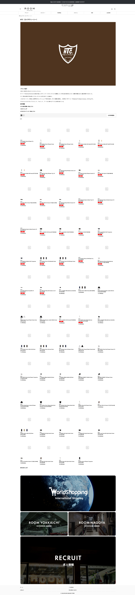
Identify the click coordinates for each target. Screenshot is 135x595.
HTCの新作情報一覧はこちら (26, 106)
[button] (20, 9)
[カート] (114, 9)
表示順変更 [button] (111, 115)
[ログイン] (112, 9)
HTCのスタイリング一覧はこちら (27, 111)
